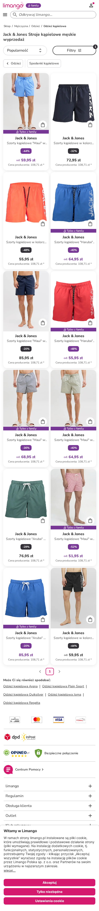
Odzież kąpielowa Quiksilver (23, 694)
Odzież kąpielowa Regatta (21, 703)
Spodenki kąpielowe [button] (44, 63)
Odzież (16, 63)
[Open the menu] (5, 14)
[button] (25, 50)
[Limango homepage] (13, 5)
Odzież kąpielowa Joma (64, 694)
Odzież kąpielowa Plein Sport (63, 686)
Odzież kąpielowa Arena (20, 686)
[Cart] (43, 125)
